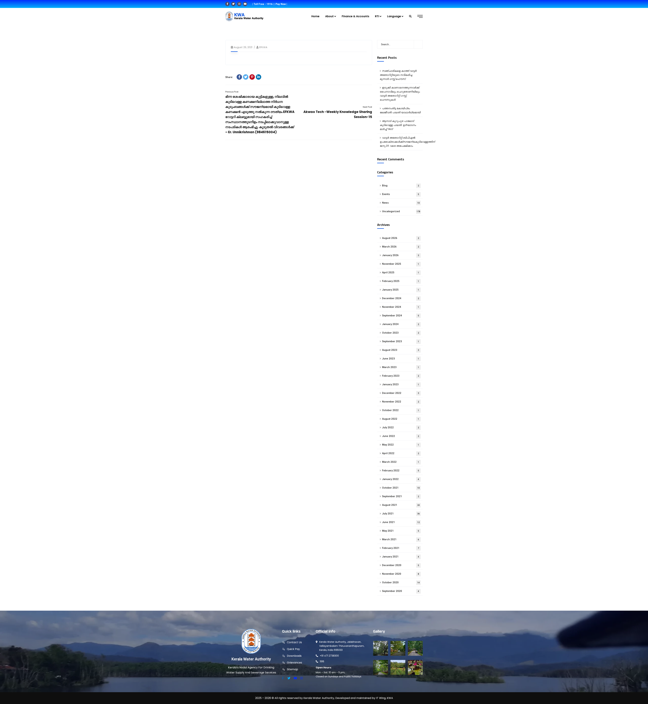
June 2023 (400, 358)
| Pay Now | (280, 4)
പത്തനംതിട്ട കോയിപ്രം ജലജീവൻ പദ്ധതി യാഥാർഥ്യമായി (400, 110)
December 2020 (400, 565)
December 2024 (400, 298)
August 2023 (400, 349)
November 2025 (400, 263)
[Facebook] (239, 77)
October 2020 (401, 582)
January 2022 (400, 479)
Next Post (367, 107)
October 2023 (400, 332)
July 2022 (400, 427)
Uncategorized (401, 211)
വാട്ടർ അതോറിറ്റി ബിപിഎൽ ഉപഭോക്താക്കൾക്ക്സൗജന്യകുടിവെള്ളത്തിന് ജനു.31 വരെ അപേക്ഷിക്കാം (401, 141)
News (401, 202)
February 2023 (400, 375)
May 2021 (400, 530)
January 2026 (400, 255)
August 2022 (400, 418)
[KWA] (244, 16)
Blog (400, 185)
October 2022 (400, 410)
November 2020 (400, 573)
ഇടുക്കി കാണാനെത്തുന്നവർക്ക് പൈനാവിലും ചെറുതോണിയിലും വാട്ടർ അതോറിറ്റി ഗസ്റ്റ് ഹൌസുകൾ (400, 93)
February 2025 (400, 281)
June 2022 (400, 436)
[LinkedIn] (258, 77)
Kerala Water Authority (251, 659)
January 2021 (400, 556)
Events (400, 194)
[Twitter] (245, 77)
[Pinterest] (252, 77)
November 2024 (400, 306)
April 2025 (400, 272)
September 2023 (400, 341)
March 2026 (400, 246)
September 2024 (400, 315)
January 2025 (400, 289)
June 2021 (401, 522)
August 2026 (400, 238)
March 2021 (400, 539)
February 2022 (400, 470)
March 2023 (400, 367)
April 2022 (400, 453)
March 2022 (400, 461)
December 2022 (400, 393)
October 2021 (401, 487)
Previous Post (231, 91)
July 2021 (401, 513)
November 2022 (400, 401)
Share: (229, 77)
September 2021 (400, 496)
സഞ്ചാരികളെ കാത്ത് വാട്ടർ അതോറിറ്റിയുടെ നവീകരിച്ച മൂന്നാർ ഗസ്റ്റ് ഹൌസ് (398, 75)
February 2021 (400, 548)
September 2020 (400, 591)
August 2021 (401, 504)
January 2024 (400, 324)
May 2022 (400, 444)
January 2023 (400, 384)
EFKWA (263, 47)
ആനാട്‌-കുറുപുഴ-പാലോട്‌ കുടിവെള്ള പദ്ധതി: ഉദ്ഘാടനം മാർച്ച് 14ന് (398, 125)
